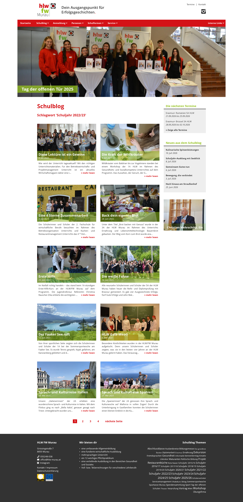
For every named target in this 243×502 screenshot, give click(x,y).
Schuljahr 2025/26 (180, 478)
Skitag (183, 481)
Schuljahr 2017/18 (169, 466)
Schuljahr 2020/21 (174, 469)
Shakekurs (176, 481)
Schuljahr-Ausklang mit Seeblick (183, 158)
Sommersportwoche (196, 481)
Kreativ (202, 455)
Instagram (44, 462)
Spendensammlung (175, 484)
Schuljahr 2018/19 (187, 466)
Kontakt (202, 4)
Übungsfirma (199, 491)
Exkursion (200, 452)
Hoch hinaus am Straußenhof (181, 184)
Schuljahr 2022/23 (160, 473)
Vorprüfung (173, 488)
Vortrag (183, 488)
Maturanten (174, 459)
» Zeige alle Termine (176, 130)
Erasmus (178, 452)
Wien (190, 488)
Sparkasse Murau (157, 484)
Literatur (164, 459)
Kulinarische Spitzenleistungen (182, 149)
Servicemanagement (162, 481)
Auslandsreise (172, 448)
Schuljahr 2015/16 (186, 463)
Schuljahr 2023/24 (183, 473)
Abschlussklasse (156, 448)
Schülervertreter (199, 478)
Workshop (199, 488)
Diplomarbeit (168, 452)
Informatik (179, 456)
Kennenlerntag (192, 455)
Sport (188, 484)
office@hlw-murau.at (50, 459)
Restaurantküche (157, 462)
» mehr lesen (88, 172)
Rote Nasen (173, 463)
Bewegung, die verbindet (179, 175)
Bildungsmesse (186, 448)
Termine (190, 4)
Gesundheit (168, 455)
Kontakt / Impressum (47, 467)
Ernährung (188, 452)
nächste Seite (113, 421)
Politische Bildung (189, 459)
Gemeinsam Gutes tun (178, 166)
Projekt (202, 459)
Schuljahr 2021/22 (195, 469)
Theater (164, 488)
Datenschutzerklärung (47, 470)
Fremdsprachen (154, 455)
